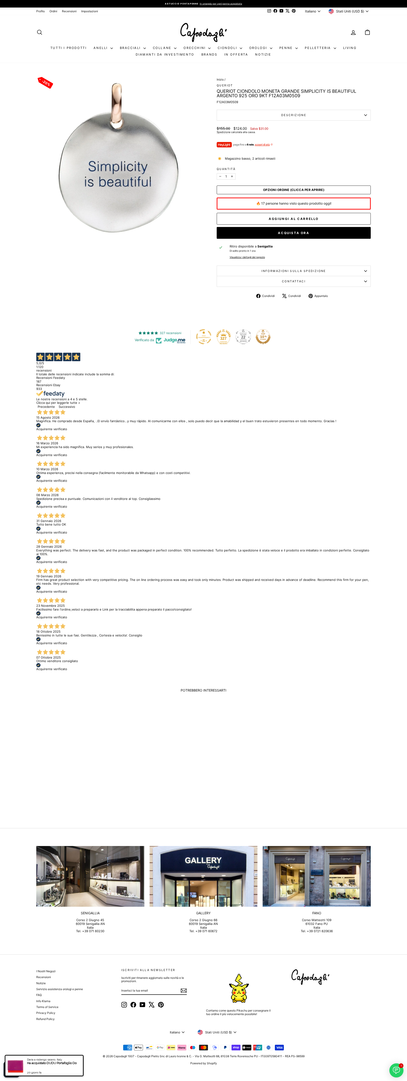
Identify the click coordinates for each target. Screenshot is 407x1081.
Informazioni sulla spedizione (293, 271)
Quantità (226, 169)
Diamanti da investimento (165, 54)
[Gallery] (204, 876)
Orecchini (195, 48)
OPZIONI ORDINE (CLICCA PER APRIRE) (293, 190)
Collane (163, 48)
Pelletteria (318, 48)
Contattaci (293, 281)
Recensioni (69, 11)
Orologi (259, 48)
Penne (286, 48)
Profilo (40, 11)
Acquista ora (293, 233)
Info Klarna (43, 1001)
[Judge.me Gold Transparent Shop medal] (203, 336)
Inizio (220, 79)
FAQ (39, 995)
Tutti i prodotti (68, 48)
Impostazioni (89, 11)
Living (350, 48)
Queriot (225, 85)
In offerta (236, 54)
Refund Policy (45, 1019)
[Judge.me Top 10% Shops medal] (263, 336)
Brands (209, 54)
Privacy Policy (45, 1013)
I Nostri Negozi (46, 971)
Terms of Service (47, 1007)
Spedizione (223, 132)
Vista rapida (76, 778)
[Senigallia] (90, 876)
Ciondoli (228, 48)
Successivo (67, 407)
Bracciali (131, 48)
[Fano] (317, 876)
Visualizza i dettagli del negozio (247, 257)
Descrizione (293, 115)
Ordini (53, 11)
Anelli (101, 48)
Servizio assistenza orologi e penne (59, 989)
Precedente (46, 407)
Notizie (263, 54)
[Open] (12, 1069)
